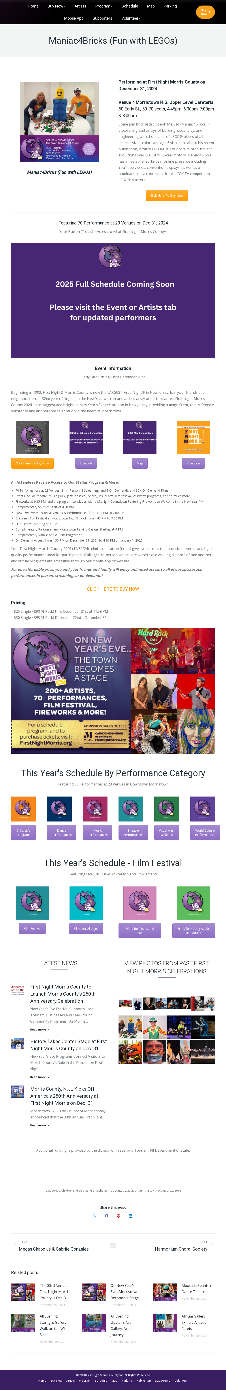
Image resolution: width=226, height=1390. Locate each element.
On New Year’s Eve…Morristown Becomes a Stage (125, 1291)
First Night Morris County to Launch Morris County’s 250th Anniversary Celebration (62, 994)
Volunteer (193, 463)
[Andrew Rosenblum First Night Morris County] (130, 1003)
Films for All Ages (86, 928)
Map (140, 463)
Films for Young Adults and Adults (193, 930)
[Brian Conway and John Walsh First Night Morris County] (155, 1003)
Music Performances (97, 832)
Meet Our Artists (141, 1190)
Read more (38, 1029)
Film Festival (32, 928)
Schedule (86, 463)
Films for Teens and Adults (140, 930)
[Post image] (23, 1292)
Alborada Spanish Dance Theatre (196, 1288)
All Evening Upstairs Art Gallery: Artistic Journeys (123, 1325)
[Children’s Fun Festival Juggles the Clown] (155, 1027)
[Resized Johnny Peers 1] (179, 1027)
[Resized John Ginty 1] (203, 1027)
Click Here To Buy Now (166, 195)
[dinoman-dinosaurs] (130, 1052)
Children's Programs (23, 832)
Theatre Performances (133, 832)
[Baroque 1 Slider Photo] (203, 1052)
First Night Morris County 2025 (109, 1190)
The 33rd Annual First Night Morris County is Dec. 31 (55, 1291)
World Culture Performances (205, 832)
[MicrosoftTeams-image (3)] (130, 1027)
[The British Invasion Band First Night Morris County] (203, 1003)
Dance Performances (61, 832)
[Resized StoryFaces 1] (155, 1052)
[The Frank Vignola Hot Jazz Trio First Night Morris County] (179, 1003)
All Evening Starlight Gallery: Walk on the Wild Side (54, 1325)
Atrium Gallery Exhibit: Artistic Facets (194, 1322)
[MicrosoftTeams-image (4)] (179, 1052)
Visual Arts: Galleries (166, 832)
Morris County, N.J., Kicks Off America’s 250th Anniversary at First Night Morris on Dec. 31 (64, 1096)
